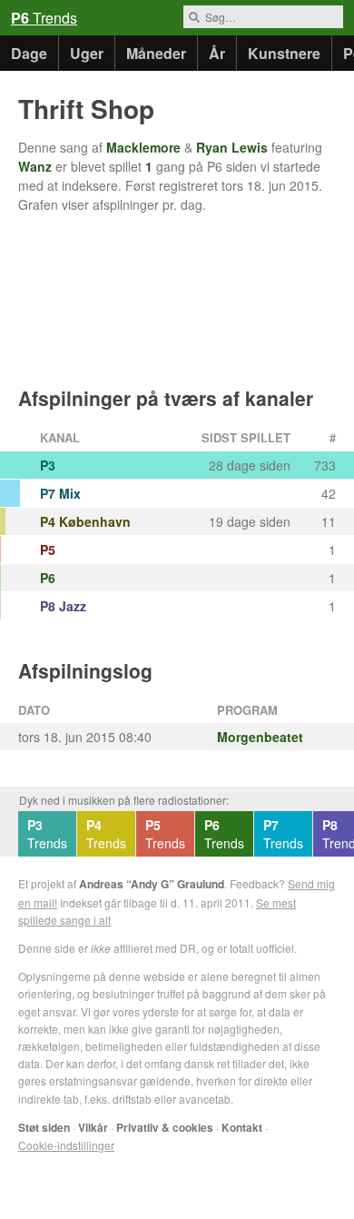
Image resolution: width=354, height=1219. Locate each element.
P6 (47, 578)
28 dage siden (249, 465)
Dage (29, 53)
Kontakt (241, 1127)
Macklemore (143, 147)
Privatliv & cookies (164, 1127)
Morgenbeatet (260, 737)
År (217, 53)
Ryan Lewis (232, 147)
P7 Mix (60, 493)
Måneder (156, 53)
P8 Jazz (63, 606)
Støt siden (44, 1127)
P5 (47, 549)
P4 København (85, 521)
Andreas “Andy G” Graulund (151, 884)
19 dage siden (249, 521)
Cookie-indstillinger (66, 1145)
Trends (44, 17)
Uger (86, 53)
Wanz (35, 166)
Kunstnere (284, 53)
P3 (47, 465)
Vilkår (93, 1127)
